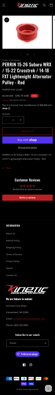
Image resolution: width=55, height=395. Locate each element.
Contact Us (11, 275)
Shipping (5, 100)
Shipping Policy (13, 247)
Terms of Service (14, 254)
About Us (10, 233)
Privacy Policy (12, 261)
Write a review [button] (27, 197)
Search (9, 268)
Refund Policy (13, 240)
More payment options (27, 147)
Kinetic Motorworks (30, 389)
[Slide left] (20, 54)
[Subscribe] (45, 343)
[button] (3, 5)
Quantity (6, 114)
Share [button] (8, 168)
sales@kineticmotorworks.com (29, 318)
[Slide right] (34, 54)
